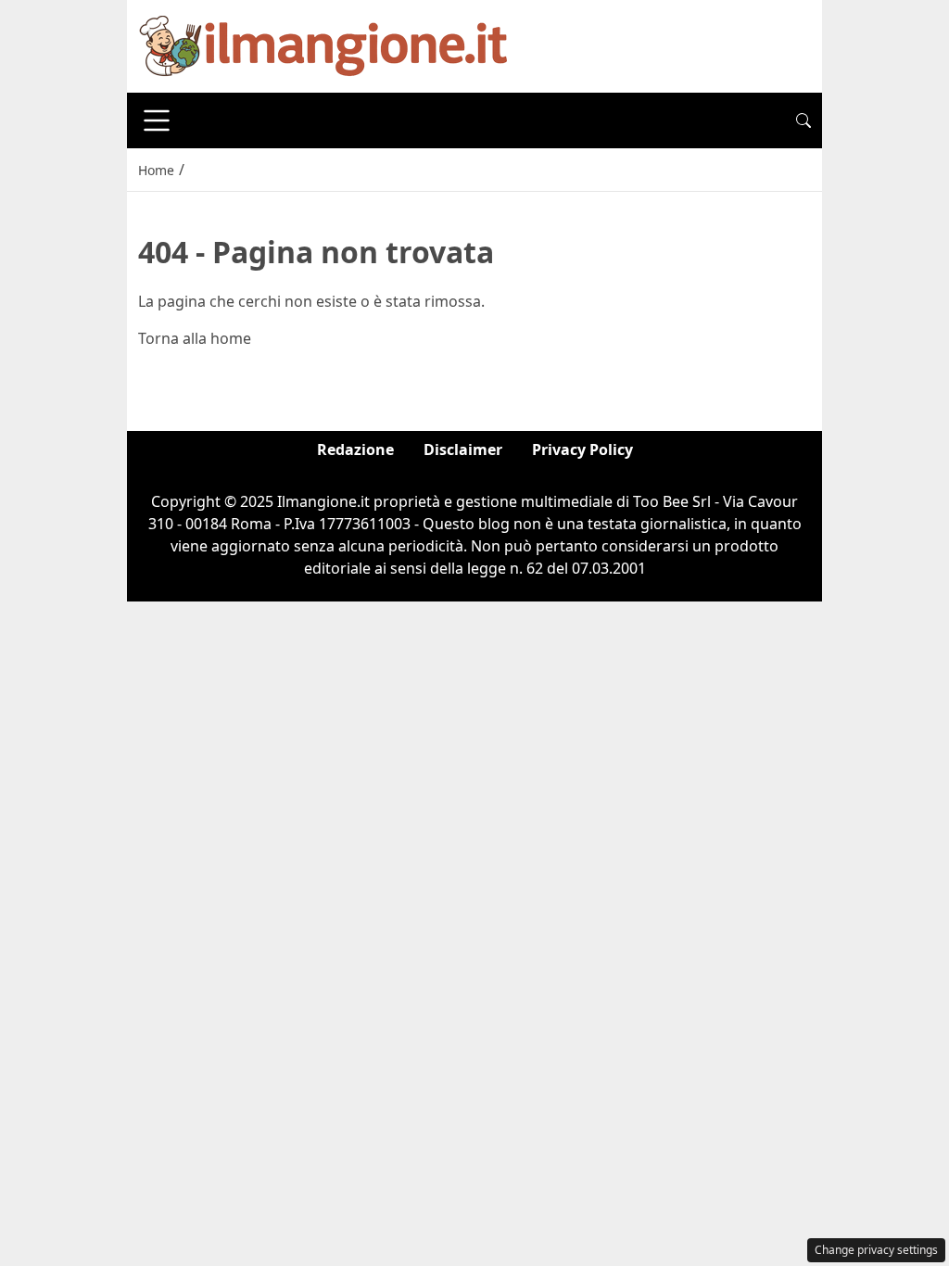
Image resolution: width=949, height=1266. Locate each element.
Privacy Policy (582, 449)
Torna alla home (194, 338)
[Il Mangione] (323, 44)
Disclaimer (463, 449)
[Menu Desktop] (156, 120)
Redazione (355, 449)
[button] (803, 120)
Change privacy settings (876, 1250)
